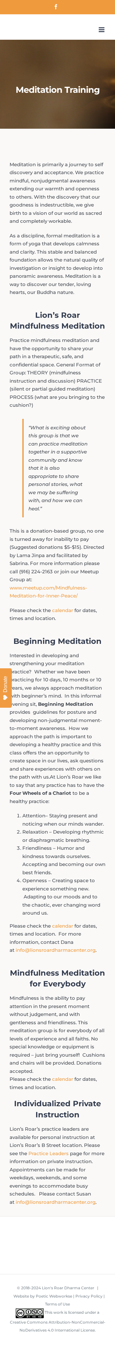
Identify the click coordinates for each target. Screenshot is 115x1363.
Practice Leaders (48, 1153)
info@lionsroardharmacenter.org (56, 950)
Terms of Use (57, 1304)
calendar (62, 610)
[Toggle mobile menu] (102, 29)
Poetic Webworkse (54, 1296)
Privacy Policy (89, 1296)
